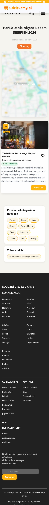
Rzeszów (6, 351)
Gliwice (5, 368)
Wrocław (31, 307)
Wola (4, 312)
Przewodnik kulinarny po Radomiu (24, 256)
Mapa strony (8, 400)
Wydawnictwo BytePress (28, 501)
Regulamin (7, 404)
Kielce (5, 364)
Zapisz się (10, 477)
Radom (5, 355)
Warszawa (7, 299)
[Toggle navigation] (43, 13)
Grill (22, 238)
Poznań (30, 312)
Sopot (5, 333)
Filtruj (26, 46)
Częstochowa (33, 342)
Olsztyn (6, 342)
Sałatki (12, 238)
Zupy (11, 232)
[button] (43, 155)
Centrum (6, 303)
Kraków (30, 299)
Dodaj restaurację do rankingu (8, 437)
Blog (31, 13)
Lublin (30, 338)
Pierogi (12, 220)
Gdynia (5, 329)
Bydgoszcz (32, 325)
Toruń (29, 329)
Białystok (31, 333)
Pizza (23, 220)
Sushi (34, 220)
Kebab (12, 226)
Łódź (29, 303)
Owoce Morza (27, 226)
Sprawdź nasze (24, 1)
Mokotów (6, 307)
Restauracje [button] (11, 13)
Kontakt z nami (30, 387)
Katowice (31, 316)
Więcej (37, 187)
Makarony (23, 232)
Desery (33, 238)
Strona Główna (9, 387)
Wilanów (6, 316)
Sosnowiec (7, 359)
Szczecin (6, 338)
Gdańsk (5, 325)
